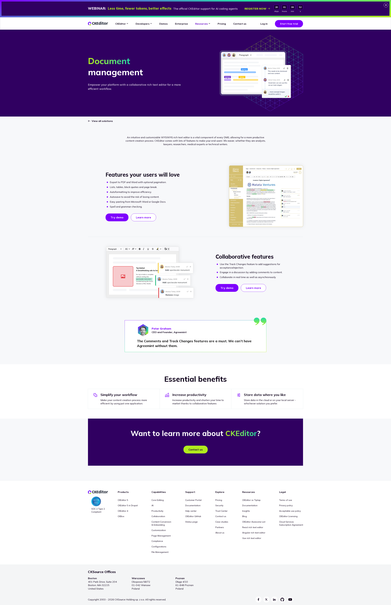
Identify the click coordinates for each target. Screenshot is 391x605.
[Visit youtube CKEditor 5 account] (290, 599)
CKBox (121, 516)
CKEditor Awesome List (253, 521)
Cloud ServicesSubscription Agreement (291, 523)
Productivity (157, 511)
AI (152, 505)
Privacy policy (286, 505)
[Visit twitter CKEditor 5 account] (266, 599)
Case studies (221, 521)
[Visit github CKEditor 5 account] (282, 599)
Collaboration (158, 516)
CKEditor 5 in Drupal (128, 505)
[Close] (386, 5)
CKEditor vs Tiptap (251, 500)
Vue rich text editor (251, 538)
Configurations (159, 546)
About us (219, 532)
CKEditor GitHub (193, 516)
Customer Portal (193, 500)
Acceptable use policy (290, 511)
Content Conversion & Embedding (161, 523)
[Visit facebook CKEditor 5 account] (258, 599)
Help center (191, 511)
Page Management (161, 535)
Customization (159, 530)
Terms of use (285, 500)
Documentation (193, 505)
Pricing (218, 500)
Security (219, 505)
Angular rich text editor (253, 532)
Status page (191, 521)
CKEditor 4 (123, 511)
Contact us (220, 516)
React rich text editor (252, 527)
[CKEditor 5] (98, 24)
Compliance (157, 541)
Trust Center (221, 511)
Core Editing (158, 500)
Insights (246, 511)
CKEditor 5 (123, 500)
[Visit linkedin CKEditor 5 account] (274, 599)
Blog (244, 516)
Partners (219, 527)
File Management (160, 552)
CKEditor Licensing (288, 516)
